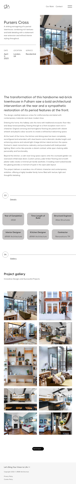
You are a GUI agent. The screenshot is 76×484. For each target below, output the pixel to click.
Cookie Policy (8, 479)
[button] (70, 6)
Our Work (50, 6)
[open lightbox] (20, 305)
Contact (59, 6)
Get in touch (38, 449)
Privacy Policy (8, 476)
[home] (7, 6)
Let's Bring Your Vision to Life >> (17, 467)
